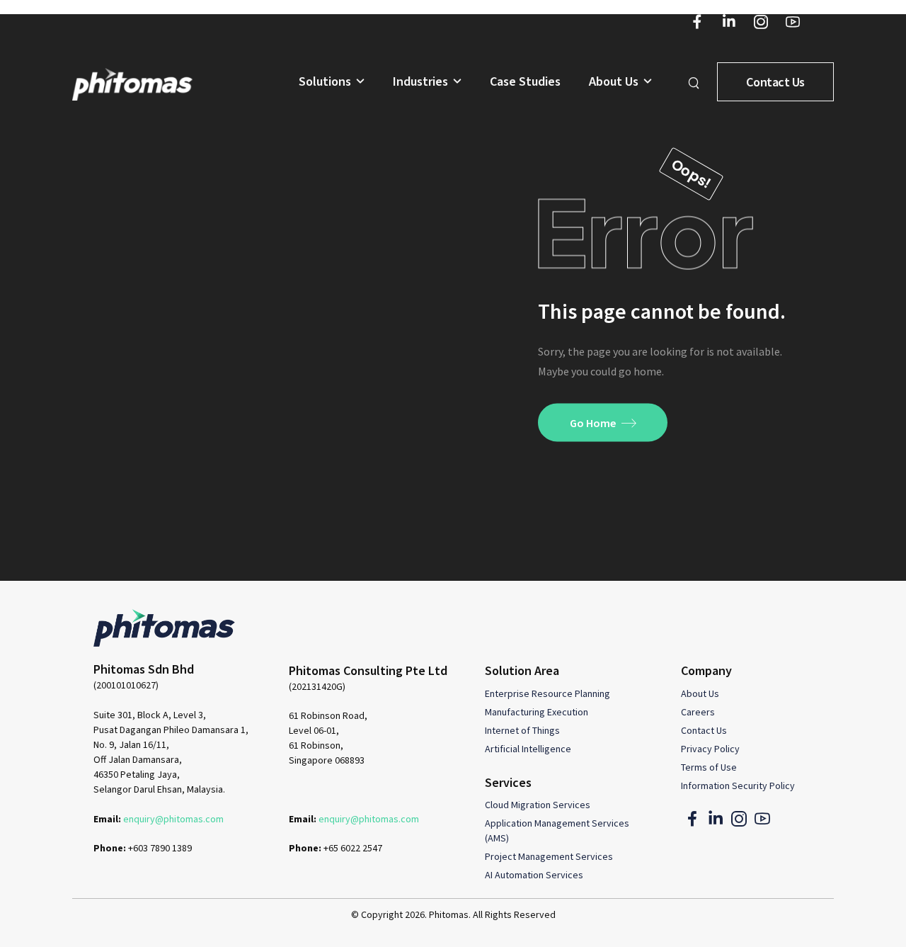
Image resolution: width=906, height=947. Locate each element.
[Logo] (132, 84)
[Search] (695, 82)
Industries (420, 82)
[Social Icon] (697, 22)
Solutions (325, 82)
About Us (613, 82)
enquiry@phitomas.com (173, 818)
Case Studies (525, 82)
